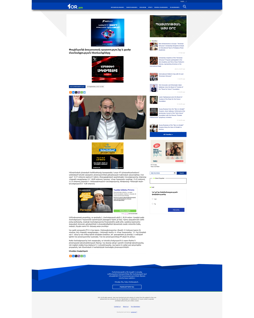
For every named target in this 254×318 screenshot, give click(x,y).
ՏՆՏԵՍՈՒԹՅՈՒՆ (175, 7)
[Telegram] (84, 92)
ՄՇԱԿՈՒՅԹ (143, 7)
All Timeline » (168, 134)
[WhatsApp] (81, 92)
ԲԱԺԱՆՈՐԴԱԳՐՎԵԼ (127, 287)
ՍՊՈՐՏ (150, 7)
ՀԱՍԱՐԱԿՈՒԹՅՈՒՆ (132, 7)
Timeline (154, 41)
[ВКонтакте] (73, 92)
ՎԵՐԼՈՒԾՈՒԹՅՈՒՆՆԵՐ (77, 86)
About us (125, 306)
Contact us (117, 306)
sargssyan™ (134, 312)
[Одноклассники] (70, 92)
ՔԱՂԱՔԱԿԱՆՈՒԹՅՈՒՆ (117, 7)
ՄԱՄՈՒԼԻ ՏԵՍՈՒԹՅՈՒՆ (161, 7)
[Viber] (79, 92)
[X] (76, 92)
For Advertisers (135, 306)
